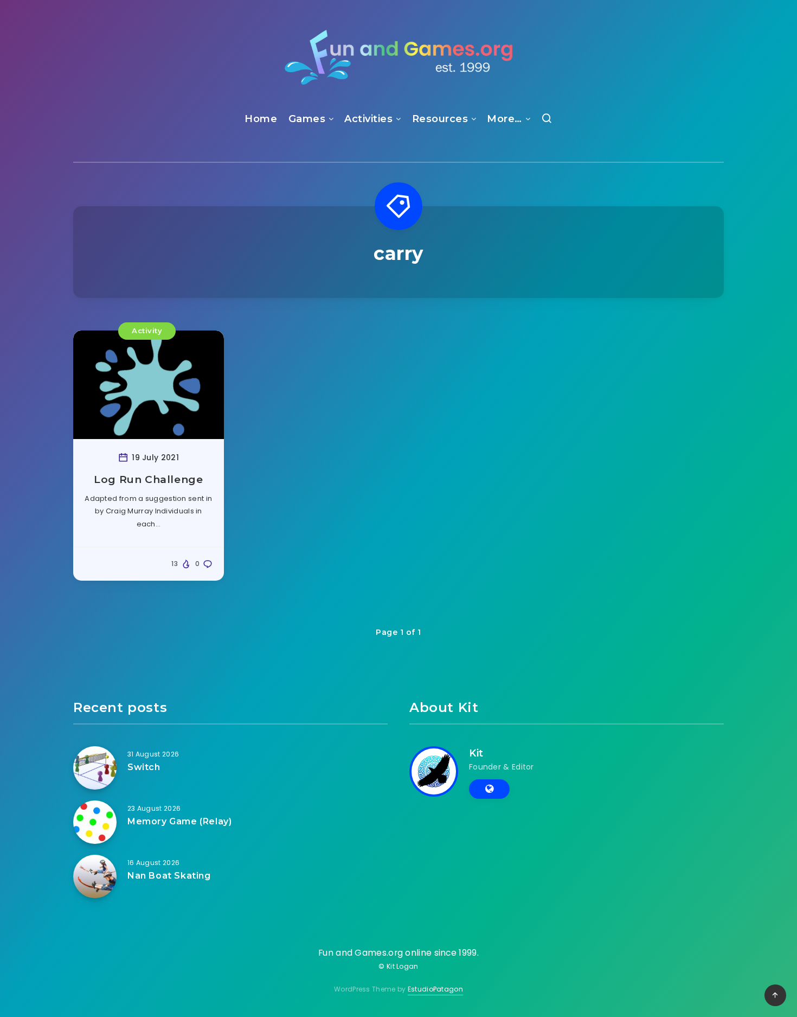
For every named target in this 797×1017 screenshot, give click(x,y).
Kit (476, 753)
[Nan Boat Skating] (95, 876)
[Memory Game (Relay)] (95, 822)
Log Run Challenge (148, 479)
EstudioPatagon (435, 989)
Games (307, 119)
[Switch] (95, 768)
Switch (143, 767)
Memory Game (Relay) (179, 821)
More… (504, 119)
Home (261, 119)
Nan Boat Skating (169, 875)
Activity (147, 330)
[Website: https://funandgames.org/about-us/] (489, 789)
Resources (440, 119)
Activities (368, 119)
